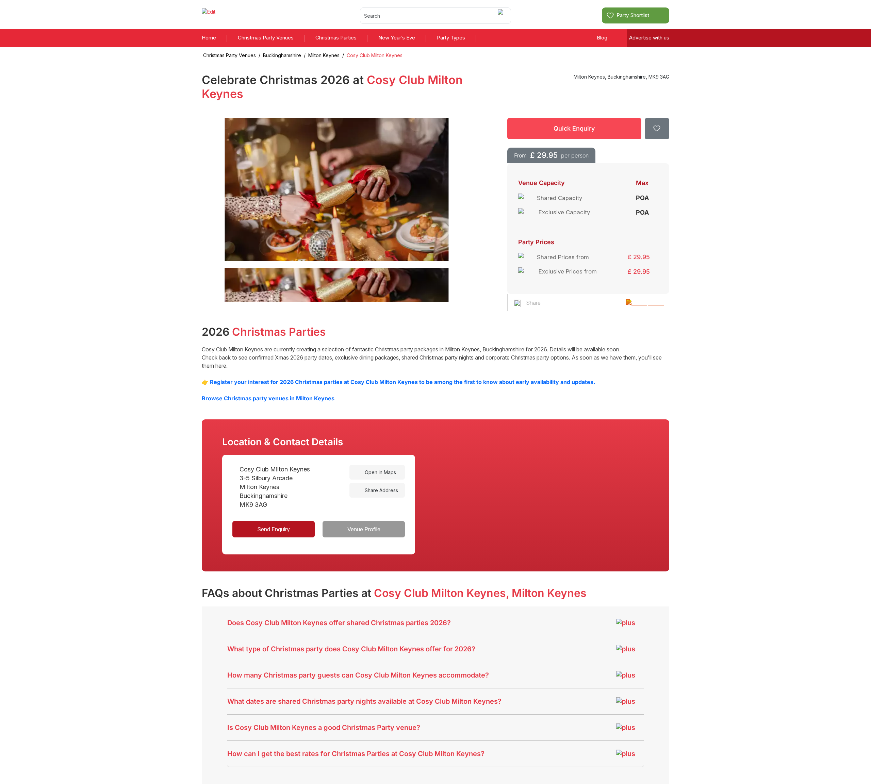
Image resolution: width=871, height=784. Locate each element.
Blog (602, 37)
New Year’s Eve (396, 37)
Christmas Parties (336, 37)
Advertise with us (649, 37)
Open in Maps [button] (379, 472)
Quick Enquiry (574, 128)
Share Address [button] (380, 490)
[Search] (502, 15)
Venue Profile (363, 529)
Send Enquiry (273, 529)
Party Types (451, 37)
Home (209, 37)
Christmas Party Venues (266, 37)
